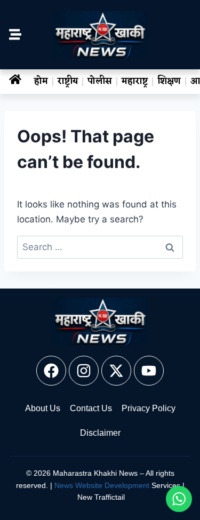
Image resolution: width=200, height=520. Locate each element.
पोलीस (99, 82)
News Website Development (101, 485)
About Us (42, 408)
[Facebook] (51, 371)
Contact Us (91, 408)
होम (41, 82)
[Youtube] (149, 371)
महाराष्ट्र (135, 82)
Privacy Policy (148, 408)
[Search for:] (100, 247)
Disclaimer (100, 432)
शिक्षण (169, 82)
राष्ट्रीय (68, 82)
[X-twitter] (116, 371)
